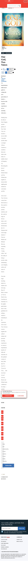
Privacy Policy (20, 541)
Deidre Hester (3, 72)
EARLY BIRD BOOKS (4, 543)
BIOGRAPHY (8, 53)
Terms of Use (19, 539)
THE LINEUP (3, 545)
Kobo (2, 438)
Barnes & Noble (2, 417)
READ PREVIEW (4, 48)
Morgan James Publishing (3, 80)
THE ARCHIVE (3, 541)
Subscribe (25, 1)
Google (2, 433)
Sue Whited (4, 69)
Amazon (2, 412)
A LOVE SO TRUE (4, 539)
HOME (3, 53)
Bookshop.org (2, 423)
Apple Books (2, 428)
